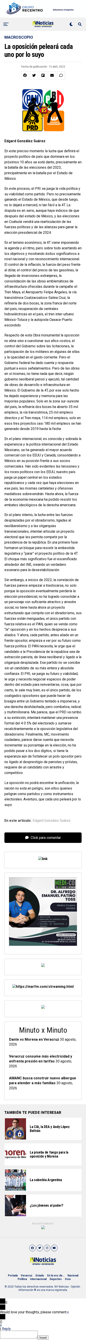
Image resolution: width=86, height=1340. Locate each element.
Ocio (68, 1279)
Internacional (38, 1279)
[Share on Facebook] (25, 75)
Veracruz (26, 1275)
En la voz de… (55, 1275)
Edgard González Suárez (52, 820)
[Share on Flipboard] (43, 75)
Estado (40, 1275)
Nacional (72, 1275)
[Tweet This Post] (34, 75)
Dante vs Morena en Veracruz (34, 1039)
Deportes (56, 1279)
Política (22, 1279)
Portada (13, 1275)
